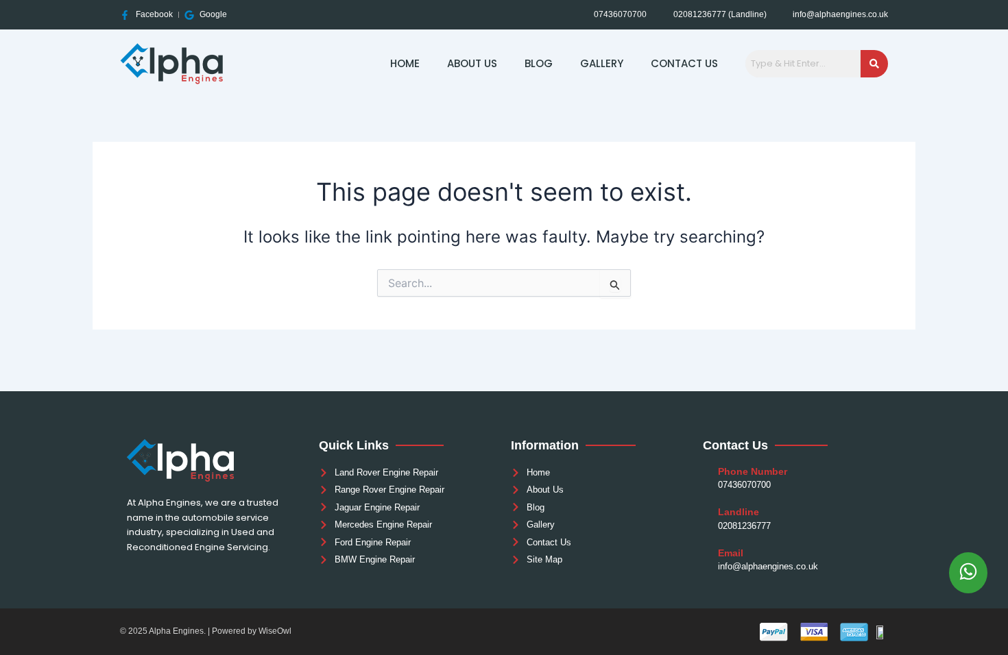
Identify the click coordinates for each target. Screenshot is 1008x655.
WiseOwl (275, 631)
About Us (472, 63)
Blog (539, 63)
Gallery (601, 63)
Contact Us (684, 63)
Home (405, 63)
